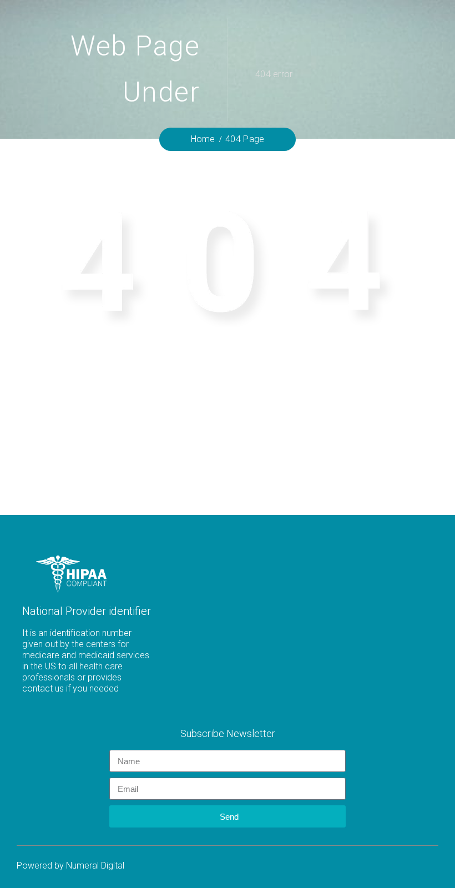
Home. (227, 438)
